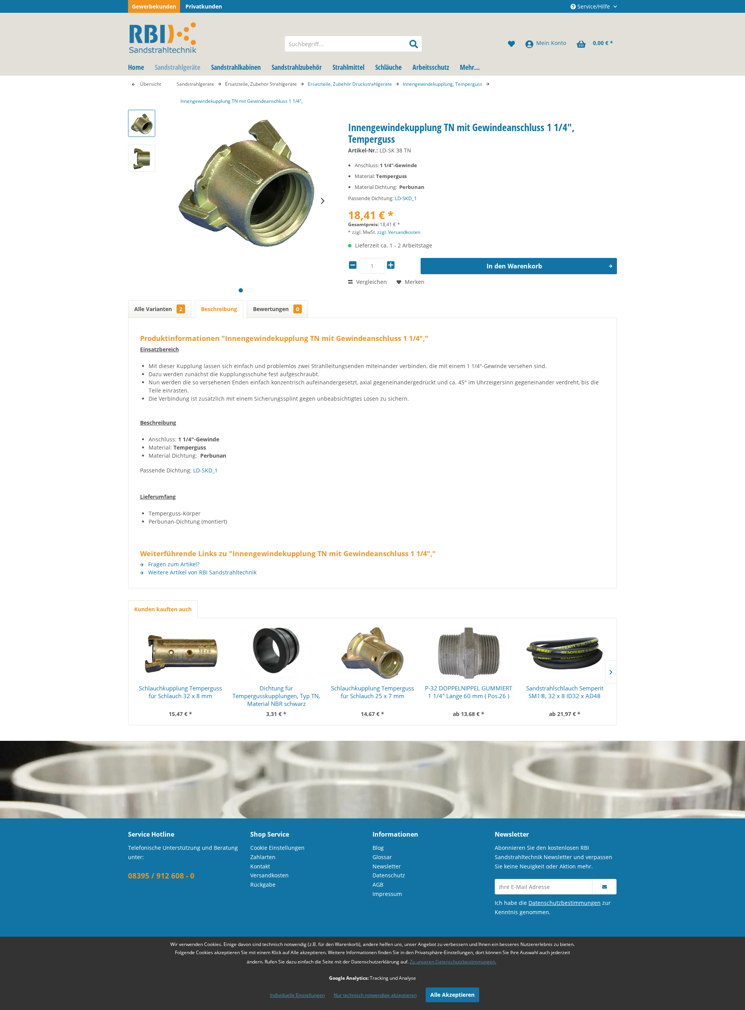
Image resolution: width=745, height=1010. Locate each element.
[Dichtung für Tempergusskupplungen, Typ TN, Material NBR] (276, 653)
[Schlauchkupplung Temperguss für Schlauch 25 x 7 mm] (372, 653)
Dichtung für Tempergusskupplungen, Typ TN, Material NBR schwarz (276, 695)
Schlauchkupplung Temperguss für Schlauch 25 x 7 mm (372, 692)
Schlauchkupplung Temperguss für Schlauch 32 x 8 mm (180, 692)
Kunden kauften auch (163, 609)
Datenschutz (388, 875)
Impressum (387, 894)
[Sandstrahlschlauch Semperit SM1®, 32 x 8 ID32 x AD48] (564, 653)
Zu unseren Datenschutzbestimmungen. (453, 961)
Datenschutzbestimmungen (564, 902)
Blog (378, 847)
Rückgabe (262, 884)
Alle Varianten (158, 309)
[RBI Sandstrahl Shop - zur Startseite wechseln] (201, 36)
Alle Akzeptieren (452, 994)
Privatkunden (203, 6)
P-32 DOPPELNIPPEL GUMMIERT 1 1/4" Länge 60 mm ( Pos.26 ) (468, 692)
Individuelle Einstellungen (297, 995)
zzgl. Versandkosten (398, 232)
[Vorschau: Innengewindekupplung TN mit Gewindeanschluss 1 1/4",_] (141, 123)
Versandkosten (269, 875)
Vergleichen (371, 281)
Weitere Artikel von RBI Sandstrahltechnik (201, 572)
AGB (377, 884)
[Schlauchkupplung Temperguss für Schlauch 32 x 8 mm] (180, 653)
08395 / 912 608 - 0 (161, 876)
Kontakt (260, 866)
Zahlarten (262, 857)
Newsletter (386, 866)
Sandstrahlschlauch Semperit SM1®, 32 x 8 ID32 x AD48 (564, 692)
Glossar (382, 857)
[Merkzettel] (511, 44)
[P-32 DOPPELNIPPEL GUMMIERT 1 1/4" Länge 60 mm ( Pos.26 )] (468, 653)
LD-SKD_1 (406, 198)
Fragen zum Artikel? (173, 564)
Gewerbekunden (154, 6)
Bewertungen (276, 309)
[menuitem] (353, 44)
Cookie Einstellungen (277, 847)
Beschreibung (219, 309)
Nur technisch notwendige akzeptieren (375, 995)
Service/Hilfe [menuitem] (594, 6)
